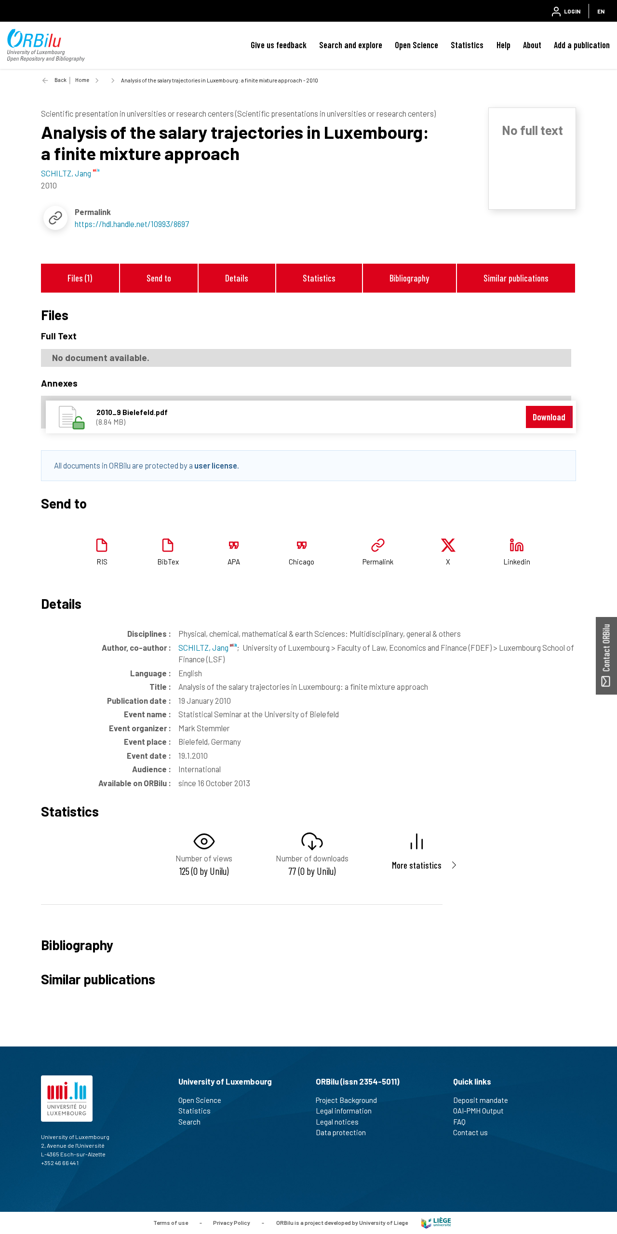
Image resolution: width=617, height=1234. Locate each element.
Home (82, 80)
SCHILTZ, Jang (204, 647)
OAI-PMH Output (478, 1110)
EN (600, 11)
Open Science (416, 45)
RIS (101, 561)
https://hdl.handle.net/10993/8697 (132, 223)
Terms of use (170, 1222)
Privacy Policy (231, 1222)
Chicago (301, 561)
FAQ (459, 1121)
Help (503, 45)
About (532, 45)
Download (549, 416)
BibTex (168, 561)
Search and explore (350, 45)
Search (189, 1121)
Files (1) (79, 277)
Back (60, 80)
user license (215, 465)
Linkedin (516, 561)
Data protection (341, 1132)
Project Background (346, 1100)
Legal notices (337, 1121)
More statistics (417, 865)
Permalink (377, 561)
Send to (159, 277)
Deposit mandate (480, 1100)
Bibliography (409, 277)
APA (234, 561)
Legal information (344, 1110)
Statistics (467, 45)
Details (236, 277)
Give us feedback (279, 45)
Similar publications (516, 277)
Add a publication (582, 45)
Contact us (470, 1132)
